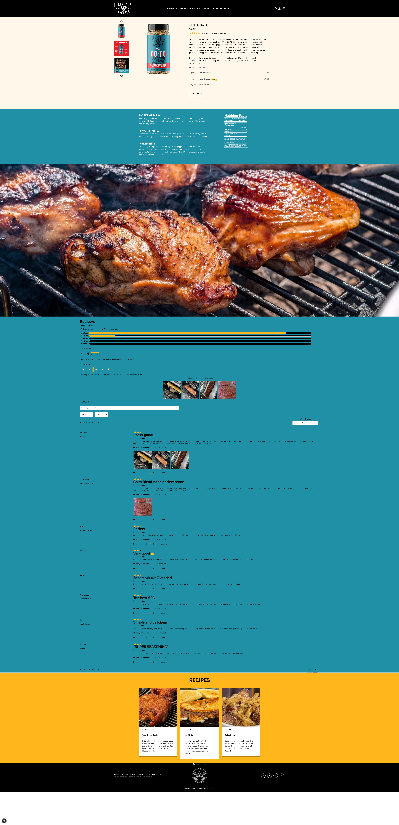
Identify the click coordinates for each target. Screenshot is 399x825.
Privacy (140, 774)
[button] (4, 820)
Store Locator (211, 8)
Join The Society (151, 774)
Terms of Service (135, 777)
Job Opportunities (120, 777)
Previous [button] (121, 21)
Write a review (219, 33)
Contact (116, 774)
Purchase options (197, 68)
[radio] (192, 72)
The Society (195, 8)
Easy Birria (188, 735)
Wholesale (225, 8)
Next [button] (121, 75)
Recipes (184, 8)
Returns (132, 774)
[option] (158, 49)
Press (161, 774)
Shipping (125, 774)
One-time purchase (202, 73)
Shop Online (172, 8)
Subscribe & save (205, 79)
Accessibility (148, 777)
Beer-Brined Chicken (150, 735)
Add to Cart (197, 93)
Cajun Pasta (230, 735)
